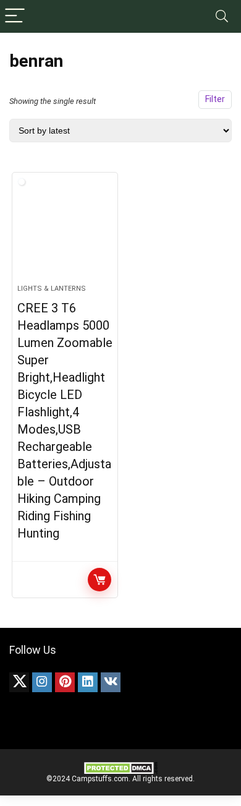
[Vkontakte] (110, 682)
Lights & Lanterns (51, 289)
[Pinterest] (65, 682)
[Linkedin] (88, 682)
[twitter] (19, 682)
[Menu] (15, 16)
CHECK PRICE (99, 579)
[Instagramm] (42, 682)
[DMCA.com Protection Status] (120, 765)
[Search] (222, 16)
